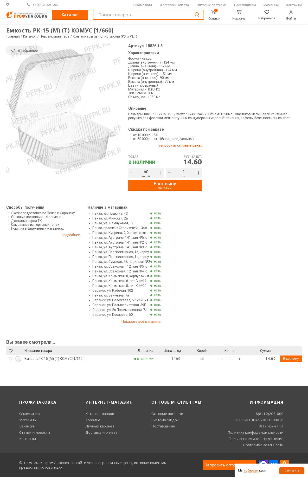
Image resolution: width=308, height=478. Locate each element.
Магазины (271, 5)
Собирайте (292, 470)
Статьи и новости (34, 432)
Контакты (294, 5)
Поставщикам (245, 5)
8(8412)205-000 (269, 413)
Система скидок (165, 419)
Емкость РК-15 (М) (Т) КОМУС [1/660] (54, 359)
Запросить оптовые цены (229, 465)
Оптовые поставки (211, 5)
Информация (266, 402)
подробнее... (72, 235)
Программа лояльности (263, 444)
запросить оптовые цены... (181, 145)
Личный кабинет (99, 426)
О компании (142, 5)
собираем (251, 470)
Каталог (70, 14)
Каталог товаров (99, 413)
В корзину (291, 359)
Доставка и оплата (174, 5)
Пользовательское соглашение (256, 438)
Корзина (92, 419)
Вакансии (27, 426)
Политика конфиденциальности (255, 432)
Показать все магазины (141, 321)
